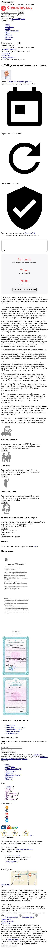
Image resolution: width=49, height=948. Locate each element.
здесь (36, 546)
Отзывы (8, 35)
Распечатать (5, 884)
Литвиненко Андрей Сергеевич (19, 82)
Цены (7, 33)
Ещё (27, 448)
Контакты (9, 37)
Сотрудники (10, 767)
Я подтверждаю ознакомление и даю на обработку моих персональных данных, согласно (24, 757)
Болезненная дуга (12, 733)
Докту (7, 797)
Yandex (8, 787)
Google (8, 789)
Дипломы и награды (13, 769)
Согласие (36, 755)
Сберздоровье (10, 793)
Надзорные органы (12, 775)
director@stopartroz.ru (24, 849)
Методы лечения (11, 31)
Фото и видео (10, 771)
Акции (8, 39)
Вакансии (9, 777)
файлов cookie (13, 939)
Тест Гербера (10, 725)
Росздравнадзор (28, 917)
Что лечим (9, 27)
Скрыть (4, 450)
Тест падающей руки (13, 729)
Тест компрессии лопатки (15, 727)
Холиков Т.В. (30, 233)
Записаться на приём (24, 289)
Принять (5, 946)
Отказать (13, 946)
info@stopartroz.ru (12, 862)
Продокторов (10, 795)
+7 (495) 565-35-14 (12, 855)
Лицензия (9, 773)
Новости (8, 779)
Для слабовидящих (17, 19)
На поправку (10, 799)
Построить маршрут (9, 49)
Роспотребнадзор (11, 917)
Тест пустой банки (12, 731)
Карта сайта (5, 923)
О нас (7, 25)
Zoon (7, 791)
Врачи (7, 29)
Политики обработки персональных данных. (24, 758)
